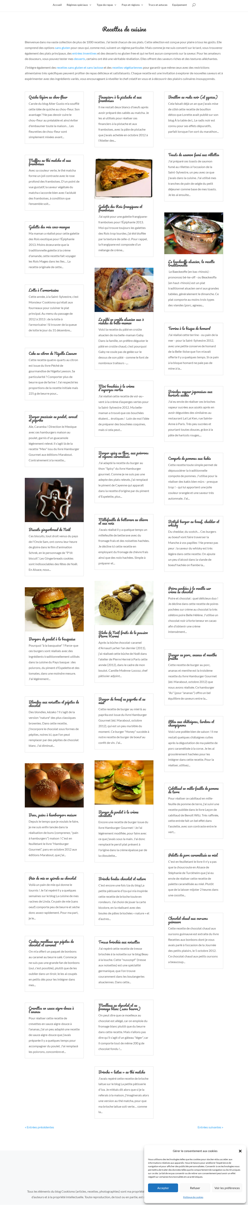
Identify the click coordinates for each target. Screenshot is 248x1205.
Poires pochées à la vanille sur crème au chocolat (189, 590)
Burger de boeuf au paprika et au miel (121, 701)
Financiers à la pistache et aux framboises (120, 99)
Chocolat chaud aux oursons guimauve (188, 920)
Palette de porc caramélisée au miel (193, 855)
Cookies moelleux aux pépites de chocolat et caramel (51, 943)
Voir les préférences (227, 1188)
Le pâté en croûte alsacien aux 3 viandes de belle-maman (121, 321)
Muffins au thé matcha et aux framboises (50, 162)
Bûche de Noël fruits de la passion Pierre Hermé (123, 634)
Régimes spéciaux (77, 4)
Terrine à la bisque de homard (189, 328)
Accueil (57, 4)
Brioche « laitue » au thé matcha (121, 1072)
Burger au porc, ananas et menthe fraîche (192, 656)
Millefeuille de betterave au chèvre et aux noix (123, 521)
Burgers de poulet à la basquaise (52, 639)
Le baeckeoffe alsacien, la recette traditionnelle (191, 263)
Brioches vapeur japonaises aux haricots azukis (190, 393)
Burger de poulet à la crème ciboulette (118, 814)
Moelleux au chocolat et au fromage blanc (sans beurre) (119, 1007)
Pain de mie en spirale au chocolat (52, 878)
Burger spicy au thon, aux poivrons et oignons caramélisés (123, 454)
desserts (79, 59)
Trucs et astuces (157, 4)
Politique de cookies (193, 1197)
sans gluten (62, 47)
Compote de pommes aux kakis (189, 458)
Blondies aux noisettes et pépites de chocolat (54, 704)
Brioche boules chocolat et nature (122, 879)
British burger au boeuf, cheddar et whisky (193, 523)
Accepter (163, 1188)
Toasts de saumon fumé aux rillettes (193, 155)
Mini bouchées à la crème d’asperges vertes (116, 388)
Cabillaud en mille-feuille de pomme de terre (193, 790)
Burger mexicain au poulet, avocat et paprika (53, 418)
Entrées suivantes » (210, 1127)
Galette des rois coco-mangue (49, 227)
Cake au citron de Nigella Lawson (53, 353)
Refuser (195, 1188)
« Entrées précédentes (39, 1127)
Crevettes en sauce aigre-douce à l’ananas (51, 1010)
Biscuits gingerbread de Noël (50, 530)
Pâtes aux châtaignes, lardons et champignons (191, 723)
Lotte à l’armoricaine (44, 290)
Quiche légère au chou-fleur (48, 97)
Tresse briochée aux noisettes (119, 942)
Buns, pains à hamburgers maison (53, 815)
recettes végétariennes (127, 67)
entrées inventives (84, 53)
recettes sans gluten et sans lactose (80, 67)
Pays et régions (131, 4)
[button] (240, 1151)
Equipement (179, 4)
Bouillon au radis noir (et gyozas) (193, 97)
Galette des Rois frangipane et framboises (120, 208)
